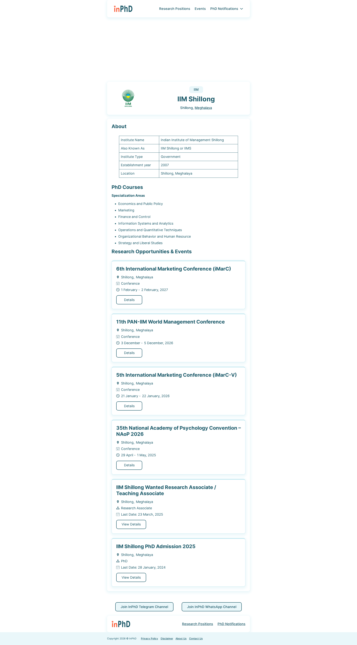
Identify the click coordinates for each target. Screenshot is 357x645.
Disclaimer (167, 638)
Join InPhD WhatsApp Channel (211, 607)
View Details (131, 524)
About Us (181, 638)
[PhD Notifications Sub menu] (241, 8)
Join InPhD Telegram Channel (144, 607)
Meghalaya (203, 108)
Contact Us (196, 638)
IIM (196, 89)
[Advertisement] (178, 52)
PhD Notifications (224, 9)
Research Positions (174, 9)
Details (129, 300)
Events (200, 9)
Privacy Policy (149, 638)
